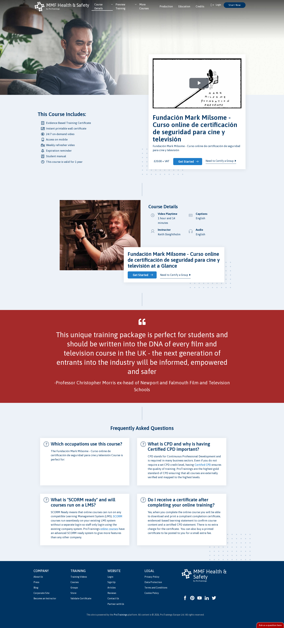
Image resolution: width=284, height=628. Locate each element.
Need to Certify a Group (220, 160)
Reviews (111, 593)
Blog (36, 587)
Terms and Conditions (155, 587)
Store (73, 593)
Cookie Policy (151, 593)
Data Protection (153, 582)
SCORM (117, 516)
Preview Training (120, 6)
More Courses (144, 6)
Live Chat (270, 625)
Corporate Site (41, 593)
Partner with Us (115, 604)
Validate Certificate (81, 598)
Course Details (98, 6)
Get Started (186, 161)
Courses (75, 582)
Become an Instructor (45, 598)
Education (184, 6)
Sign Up (111, 582)
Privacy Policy (151, 576)
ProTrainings (120, 614)
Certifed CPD (203, 464)
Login (110, 576)
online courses (109, 529)
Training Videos (79, 576)
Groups (74, 587)
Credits (200, 6)
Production (166, 6)
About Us (38, 576)
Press (36, 582)
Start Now (235, 5)
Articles (111, 587)
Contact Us (113, 598)
